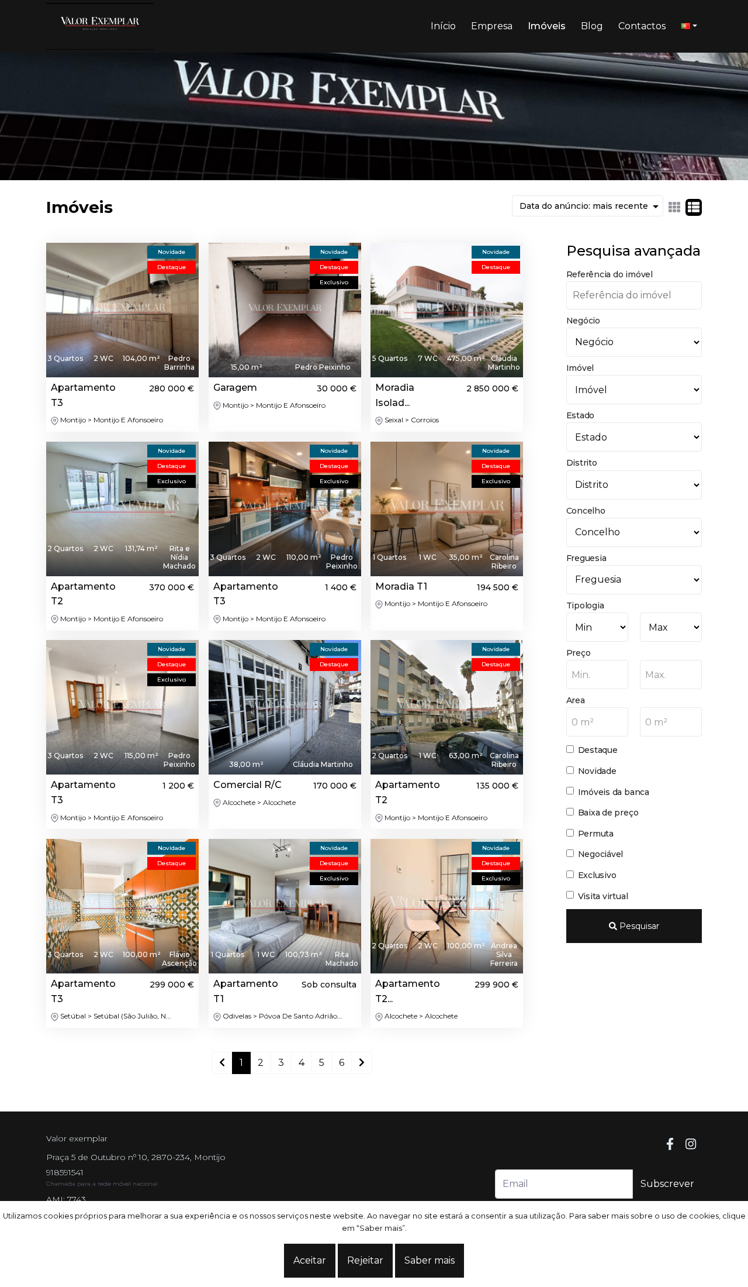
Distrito (581, 462)
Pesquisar (638, 926)
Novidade (597, 771)
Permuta (596, 833)
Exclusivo (597, 875)
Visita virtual (603, 896)
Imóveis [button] (547, 26)
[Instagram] (691, 1144)
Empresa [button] (491, 26)
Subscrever (667, 1183)
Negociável (601, 854)
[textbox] (597, 675)
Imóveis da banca (613, 792)
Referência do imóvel (609, 274)
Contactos (642, 26)
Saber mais (429, 1260)
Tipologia (585, 605)
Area (575, 700)
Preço (578, 653)
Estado (580, 415)
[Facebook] (670, 1144)
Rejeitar (365, 1260)
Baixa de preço (608, 812)
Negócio (583, 320)
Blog (592, 26)
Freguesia (586, 558)
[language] (689, 26)
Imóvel (580, 368)
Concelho (585, 510)
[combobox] (597, 674)
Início (443, 26)
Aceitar (309, 1260)
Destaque (598, 750)
